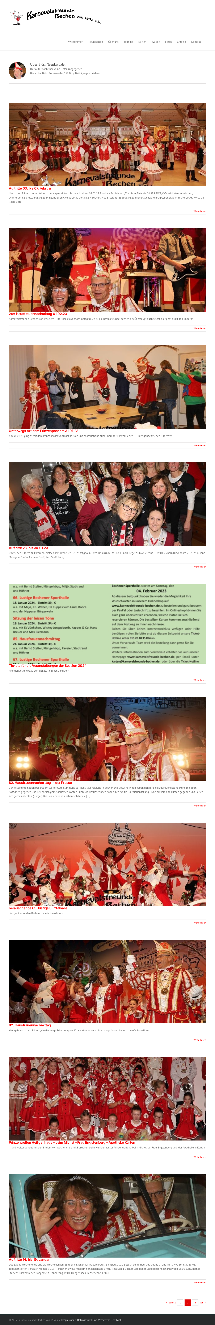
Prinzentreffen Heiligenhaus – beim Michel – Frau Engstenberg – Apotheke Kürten (72, 1142)
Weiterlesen (200, 211)
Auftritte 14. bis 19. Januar (29, 1259)
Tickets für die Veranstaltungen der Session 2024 (48, 665)
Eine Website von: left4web (106, 1319)
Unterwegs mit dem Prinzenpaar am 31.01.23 (43, 431)
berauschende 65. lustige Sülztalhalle (38, 908)
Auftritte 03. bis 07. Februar (30, 188)
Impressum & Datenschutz (76, 1319)
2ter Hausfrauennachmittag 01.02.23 (38, 314)
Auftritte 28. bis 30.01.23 (28, 548)
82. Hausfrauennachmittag (30, 1025)
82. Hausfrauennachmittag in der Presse (40, 783)
